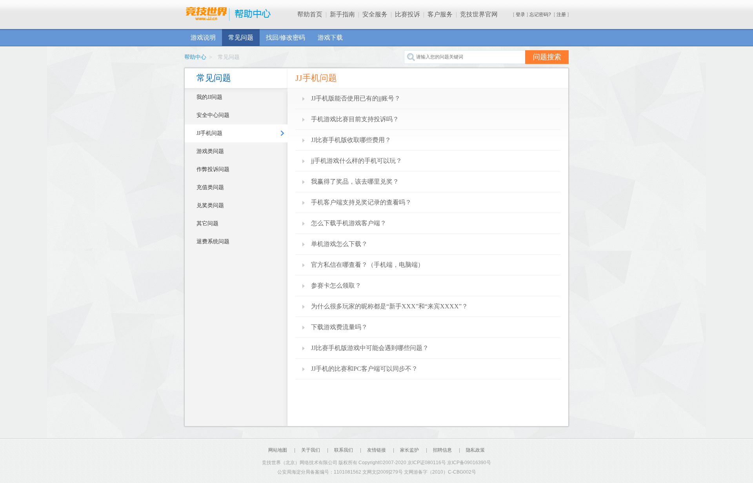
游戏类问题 (210, 151)
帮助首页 (309, 14)
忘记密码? (540, 14)
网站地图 (277, 450)
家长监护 (409, 450)
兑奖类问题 (210, 205)
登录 (520, 14)
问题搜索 (547, 57)
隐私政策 (475, 450)
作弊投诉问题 (212, 169)
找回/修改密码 (285, 37)
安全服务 (374, 14)
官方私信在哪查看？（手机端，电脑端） (367, 264)
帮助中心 (195, 57)
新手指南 (342, 14)
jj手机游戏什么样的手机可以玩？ (356, 160)
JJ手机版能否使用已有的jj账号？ (355, 98)
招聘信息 (442, 450)
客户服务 (440, 14)
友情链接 (377, 450)
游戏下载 (330, 37)
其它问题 (207, 223)
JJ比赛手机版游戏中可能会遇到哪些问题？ (370, 347)
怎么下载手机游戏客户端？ (348, 223)
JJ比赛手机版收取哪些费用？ (351, 140)
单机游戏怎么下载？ (339, 244)
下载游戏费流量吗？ (339, 327)
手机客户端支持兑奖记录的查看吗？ (361, 202)
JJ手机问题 (209, 133)
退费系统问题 (212, 241)
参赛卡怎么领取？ (336, 285)
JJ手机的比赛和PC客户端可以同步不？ (364, 368)
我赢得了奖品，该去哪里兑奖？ (355, 181)
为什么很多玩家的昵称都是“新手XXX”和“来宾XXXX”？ (389, 306)
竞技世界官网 (479, 14)
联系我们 (343, 450)
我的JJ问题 (209, 97)
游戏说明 (203, 37)
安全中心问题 (212, 115)
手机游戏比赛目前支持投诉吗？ (355, 119)
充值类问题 (210, 187)
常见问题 (240, 37)
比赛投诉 (407, 14)
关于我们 (310, 450)
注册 (561, 14)
